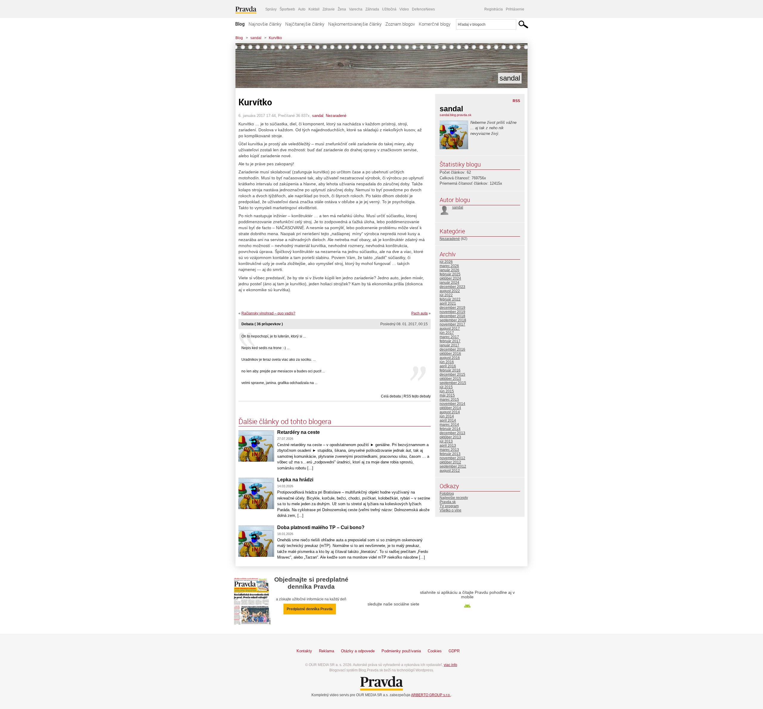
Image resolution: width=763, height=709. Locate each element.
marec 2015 (449, 399)
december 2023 (452, 287)
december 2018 (452, 316)
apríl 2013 (448, 445)
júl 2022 (446, 295)
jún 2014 (447, 416)
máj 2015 (447, 395)
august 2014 (450, 412)
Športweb (287, 9)
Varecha (355, 9)
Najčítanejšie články (304, 24)
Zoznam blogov (400, 24)
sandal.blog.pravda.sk (456, 115)
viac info (450, 665)
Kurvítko (275, 38)
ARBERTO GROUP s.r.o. (431, 695)
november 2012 (452, 458)
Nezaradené (336, 115)
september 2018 (453, 320)
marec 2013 (449, 450)
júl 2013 (446, 441)
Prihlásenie (515, 9)
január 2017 (449, 345)
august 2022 (450, 291)
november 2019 (452, 312)
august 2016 (450, 358)
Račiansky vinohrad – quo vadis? (268, 313)
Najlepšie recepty (454, 498)
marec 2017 (449, 337)
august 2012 (450, 470)
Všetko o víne (450, 510)
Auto (301, 9)
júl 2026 (446, 262)
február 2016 (450, 370)
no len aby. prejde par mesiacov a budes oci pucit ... (283, 371)
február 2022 (450, 299)
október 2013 (450, 437)
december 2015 (452, 374)
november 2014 (452, 404)
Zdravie (328, 9)
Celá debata (391, 396)
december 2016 (452, 349)
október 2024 (450, 278)
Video (404, 9)
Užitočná (389, 9)
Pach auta (419, 313)
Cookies (435, 651)
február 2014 (450, 429)
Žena (342, 9)
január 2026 (449, 270)
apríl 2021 (448, 303)
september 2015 (453, 383)
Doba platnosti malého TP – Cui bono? (321, 527)
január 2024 (449, 282)
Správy (271, 9)
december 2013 (452, 433)
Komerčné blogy (434, 24)
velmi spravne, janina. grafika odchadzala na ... (279, 383)
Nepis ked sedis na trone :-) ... (265, 348)
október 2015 (450, 379)
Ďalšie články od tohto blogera (284, 421)
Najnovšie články (265, 24)
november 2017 (452, 324)
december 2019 (452, 308)
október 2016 (450, 354)
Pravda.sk (448, 502)
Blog (240, 24)
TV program (449, 506)
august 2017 (450, 328)
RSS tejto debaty (417, 396)
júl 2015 (446, 387)
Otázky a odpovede (358, 651)
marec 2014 (449, 425)
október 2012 (450, 462)
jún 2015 (447, 391)
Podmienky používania (401, 651)
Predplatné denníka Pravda (310, 609)
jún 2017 (447, 333)
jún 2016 (447, 362)
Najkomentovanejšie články (355, 24)
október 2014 (450, 408)
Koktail (314, 9)
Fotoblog (447, 493)
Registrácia (493, 9)
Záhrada (372, 9)
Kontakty (304, 651)
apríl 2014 (448, 420)
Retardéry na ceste (298, 432)
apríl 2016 (448, 366)
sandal (255, 38)
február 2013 (450, 454)
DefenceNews (423, 9)
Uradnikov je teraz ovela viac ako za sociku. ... (278, 359)
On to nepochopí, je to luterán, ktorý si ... (273, 336)
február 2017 (450, 341)
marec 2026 (449, 266)
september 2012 (453, 466)
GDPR (454, 651)
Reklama (326, 651)
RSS (516, 101)
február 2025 (450, 274)
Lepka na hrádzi (295, 479)
